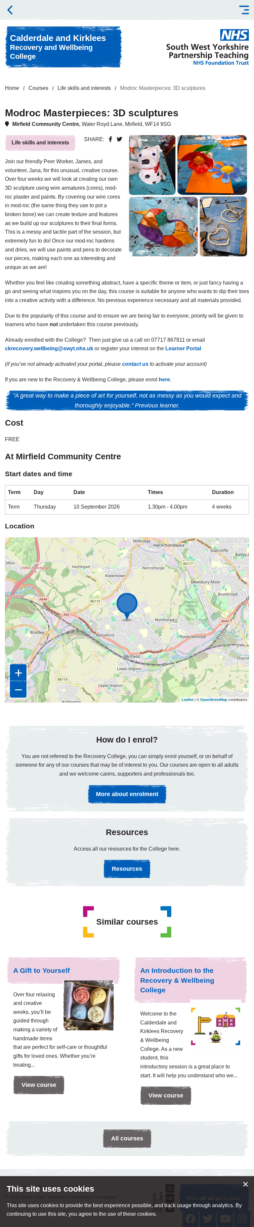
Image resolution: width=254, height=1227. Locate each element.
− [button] (18, 689)
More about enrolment (127, 794)
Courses (38, 88)
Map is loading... (126, 620)
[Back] (10, 10)
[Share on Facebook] (110, 139)
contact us (135, 364)
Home (12, 88)
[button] (244, 10)
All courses (127, 1138)
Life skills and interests (84, 88)
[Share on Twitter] (119, 139)
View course (34, 1088)
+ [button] (18, 672)
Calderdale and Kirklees (58, 46)
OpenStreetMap (213, 700)
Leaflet (187, 700)
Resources (127, 868)
